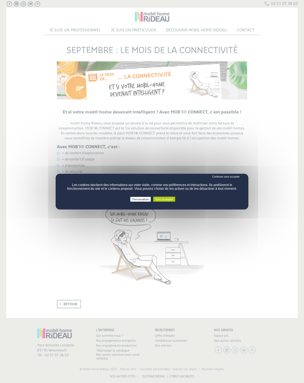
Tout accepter (164, 199)
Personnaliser (140, 199)
